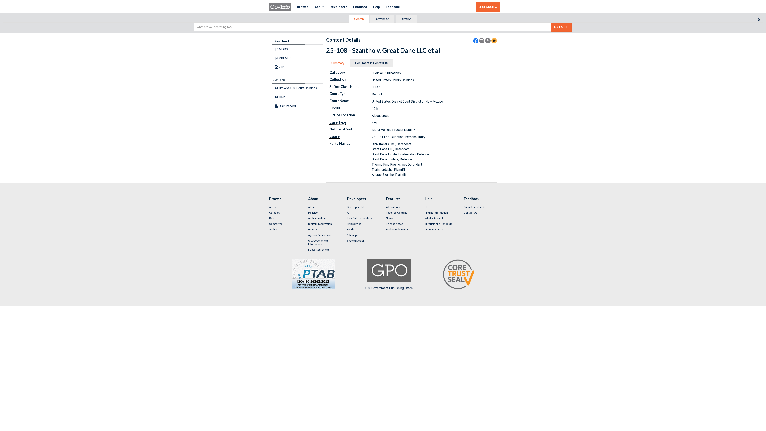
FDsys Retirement (318, 249)
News (389, 218)
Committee (275, 223)
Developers (338, 7)
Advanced (382, 19)
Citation (406, 19)
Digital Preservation (320, 223)
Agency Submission (319, 235)
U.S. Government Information (318, 242)
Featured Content (396, 212)
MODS (283, 49)
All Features (393, 207)
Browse (303, 7)
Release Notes (394, 223)
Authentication (317, 218)
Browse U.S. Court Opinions (297, 88)
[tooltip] (386, 63)
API (349, 212)
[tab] (359, 19)
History (312, 229)
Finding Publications (398, 229)
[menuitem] (285, 207)
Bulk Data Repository (359, 218)
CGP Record (287, 106)
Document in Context (370, 63)
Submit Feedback (474, 207)
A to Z (273, 207)
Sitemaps (352, 235)
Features (360, 7)
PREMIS (284, 58)
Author (273, 229)
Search (359, 19)
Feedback (393, 7)
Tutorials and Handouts (438, 223)
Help (376, 7)
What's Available (434, 218)
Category (274, 212)
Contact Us (470, 212)
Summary (337, 63)
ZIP (281, 67)
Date (272, 218)
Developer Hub (356, 207)
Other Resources (435, 229)
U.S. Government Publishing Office (389, 288)
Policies (313, 212)
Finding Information (436, 212)
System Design (356, 240)
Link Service (354, 223)
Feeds (350, 229)
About (319, 7)
